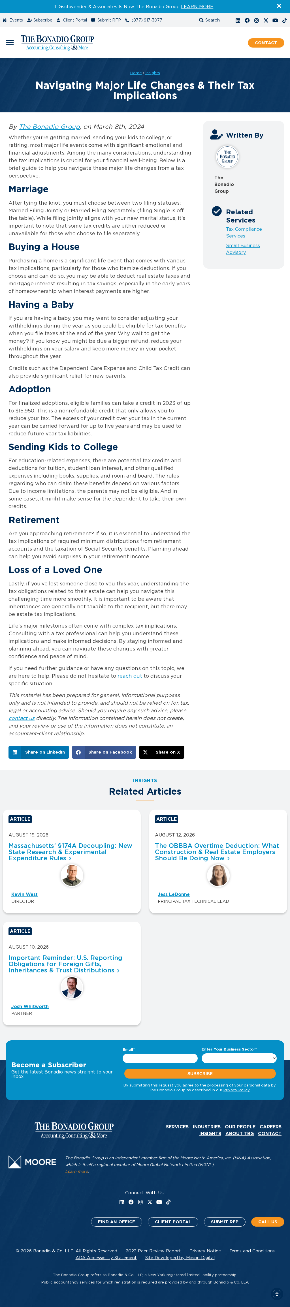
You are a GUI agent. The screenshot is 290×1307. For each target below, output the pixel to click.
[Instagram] (256, 20)
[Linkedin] (237, 20)
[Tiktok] (284, 20)
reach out (130, 676)
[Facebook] (247, 20)
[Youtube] (275, 20)
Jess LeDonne (174, 894)
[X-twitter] (265, 20)
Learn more (76, 1172)
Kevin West (24, 894)
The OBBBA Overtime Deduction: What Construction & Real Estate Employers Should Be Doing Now (217, 852)
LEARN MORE (197, 7)
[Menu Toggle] (10, 42)
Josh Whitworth (30, 1006)
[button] (214, 20)
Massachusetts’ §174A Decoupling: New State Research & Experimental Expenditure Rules (70, 852)
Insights (152, 73)
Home (136, 73)
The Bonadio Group (49, 127)
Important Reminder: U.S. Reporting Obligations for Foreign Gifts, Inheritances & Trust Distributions (65, 964)
